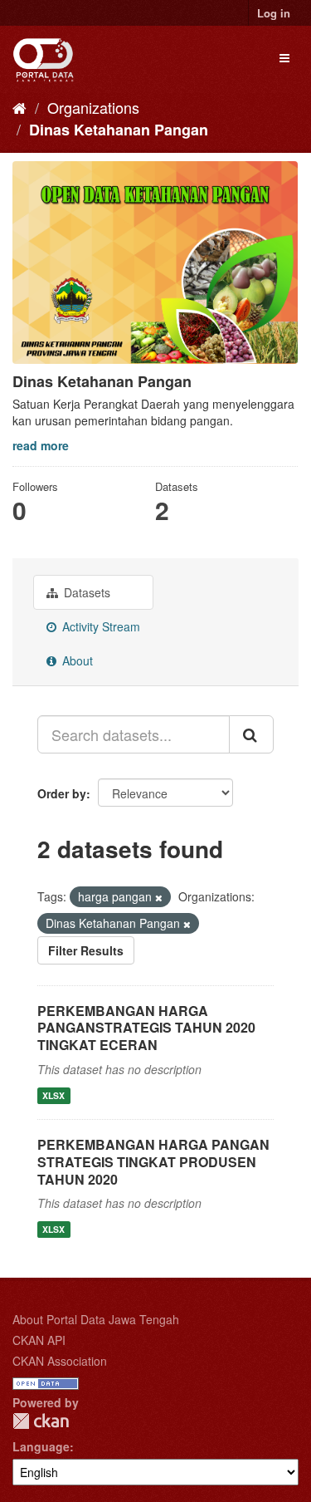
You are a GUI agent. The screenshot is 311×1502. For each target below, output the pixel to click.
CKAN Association (59, 1360)
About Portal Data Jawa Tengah (95, 1319)
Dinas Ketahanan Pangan (118, 129)
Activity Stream (99, 626)
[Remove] (159, 897)
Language (41, 1446)
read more (40, 445)
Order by (61, 793)
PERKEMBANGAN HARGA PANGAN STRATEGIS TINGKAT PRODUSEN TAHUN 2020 (153, 1162)
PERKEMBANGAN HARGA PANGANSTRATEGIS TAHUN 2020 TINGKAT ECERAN (146, 1028)
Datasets (85, 592)
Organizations (93, 107)
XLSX (53, 1095)
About (76, 660)
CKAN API (39, 1340)
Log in (273, 13)
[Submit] (251, 734)
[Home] (19, 107)
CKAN (40, 1421)
